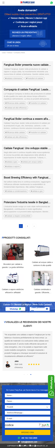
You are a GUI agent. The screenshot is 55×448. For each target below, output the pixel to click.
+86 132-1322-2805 (29, 438)
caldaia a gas (11, 162)
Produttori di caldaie (35, 78)
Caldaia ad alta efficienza (16, 108)
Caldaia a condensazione (16, 191)
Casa (4, 53)
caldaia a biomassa (14, 78)
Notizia (9, 53)
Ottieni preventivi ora (38, 309)
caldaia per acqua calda (31, 162)
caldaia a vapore (13, 166)
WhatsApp (14, 309)
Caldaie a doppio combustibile (18, 216)
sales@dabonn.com (29, 442)
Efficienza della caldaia (15, 103)
